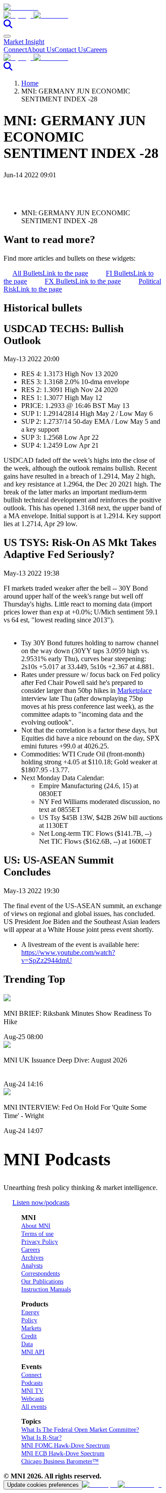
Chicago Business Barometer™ (60, 1461)
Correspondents (40, 1273)
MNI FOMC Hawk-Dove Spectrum (65, 1445)
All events (33, 1406)
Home (30, 83)
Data (27, 1344)
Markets (31, 1328)
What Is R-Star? (41, 1437)
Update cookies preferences (43, 1485)
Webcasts (32, 1399)
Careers (96, 49)
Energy (30, 1312)
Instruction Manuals (46, 1289)
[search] (8, 26)
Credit (29, 1336)
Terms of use (37, 1234)
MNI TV (32, 1391)
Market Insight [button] (24, 41)
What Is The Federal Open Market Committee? (80, 1429)
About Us (40, 49)
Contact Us (70, 49)
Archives (32, 1257)
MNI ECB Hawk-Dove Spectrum (62, 1453)
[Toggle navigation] (7, 36)
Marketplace (134, 690)
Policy (29, 1320)
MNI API (33, 1352)
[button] (83, 15)
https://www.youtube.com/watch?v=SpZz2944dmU (68, 956)
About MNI (35, 1226)
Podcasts (31, 1383)
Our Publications (42, 1281)
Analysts (31, 1265)
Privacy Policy (39, 1242)
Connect (15, 49)
